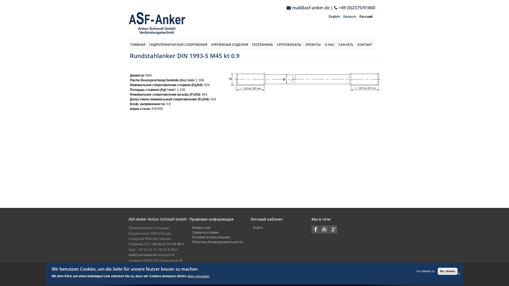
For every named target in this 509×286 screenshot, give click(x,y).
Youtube (324, 229)
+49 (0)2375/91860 (357, 8)
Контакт (364, 44)
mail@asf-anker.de (311, 8)
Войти (258, 228)
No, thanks (447, 271)
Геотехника (262, 44)
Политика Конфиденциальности (217, 242)
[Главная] (157, 23)
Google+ (333, 229)
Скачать (346, 44)
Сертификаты (289, 44)
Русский (365, 17)
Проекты (313, 44)
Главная (137, 44)
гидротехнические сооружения (178, 44)
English (334, 17)
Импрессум (201, 228)
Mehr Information (198, 276)
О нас (330, 44)
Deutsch (349, 17)
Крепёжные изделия (229, 44)
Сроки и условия (205, 232)
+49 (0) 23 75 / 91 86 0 (167, 244)
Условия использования (211, 237)
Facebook (315, 229)
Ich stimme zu (425, 271)
